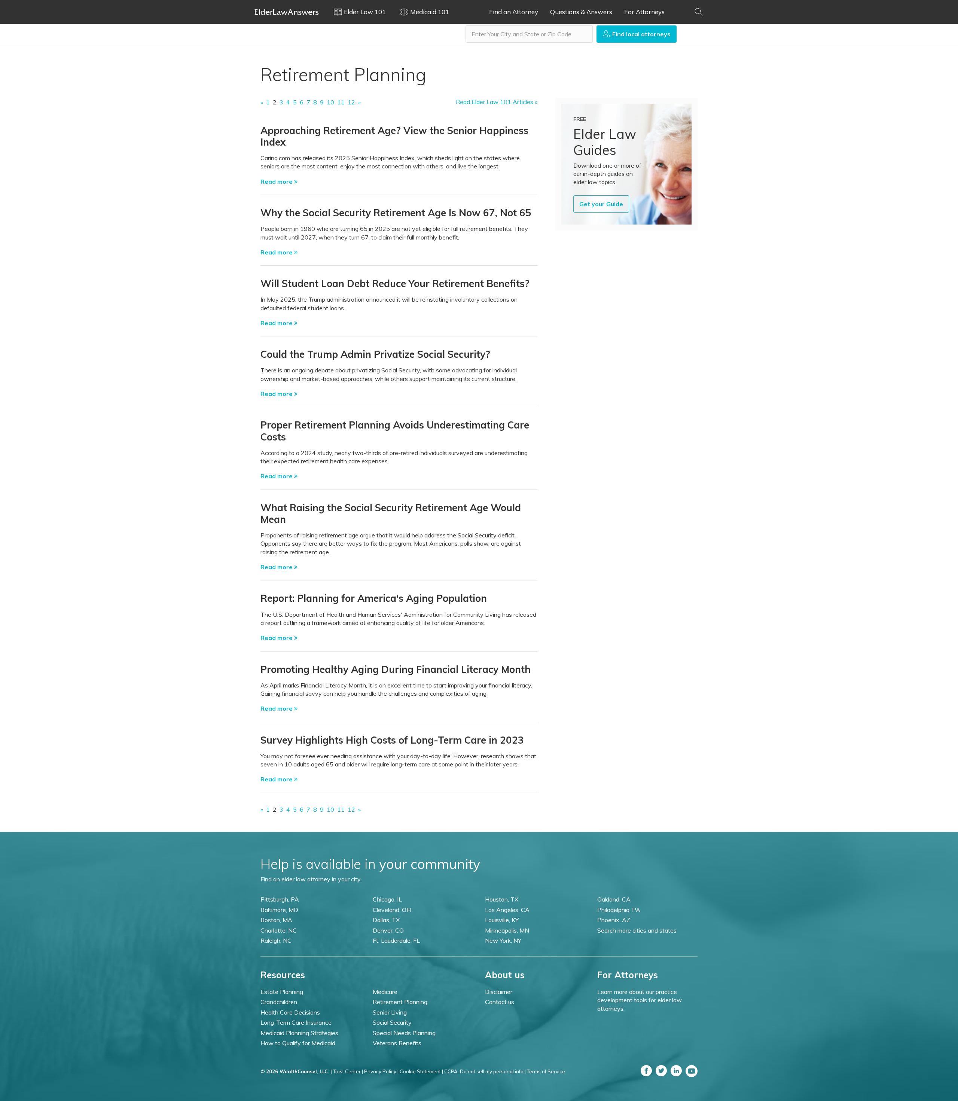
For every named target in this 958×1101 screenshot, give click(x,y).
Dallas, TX (386, 920)
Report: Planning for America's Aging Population (373, 598)
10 (330, 102)
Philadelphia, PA (618, 910)
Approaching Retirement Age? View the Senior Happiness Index (394, 136)
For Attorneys (644, 12)
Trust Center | (348, 1071)
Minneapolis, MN (507, 930)
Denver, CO (388, 930)
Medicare (385, 991)
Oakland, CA (614, 899)
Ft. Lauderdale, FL (396, 940)
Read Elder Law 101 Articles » (496, 102)
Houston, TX (501, 899)
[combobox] (529, 34)
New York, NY (503, 940)
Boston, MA (276, 920)
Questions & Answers (581, 12)
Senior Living (390, 1012)
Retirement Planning (400, 1002)
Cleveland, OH (392, 910)
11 (341, 102)
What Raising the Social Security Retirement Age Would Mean (390, 513)
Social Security (392, 1022)
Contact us (499, 1002)
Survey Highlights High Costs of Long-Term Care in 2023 (392, 740)
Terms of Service (546, 1071)
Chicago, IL (387, 899)
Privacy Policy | (381, 1071)
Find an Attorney (513, 12)
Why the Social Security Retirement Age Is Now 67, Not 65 (395, 213)
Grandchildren (278, 1002)
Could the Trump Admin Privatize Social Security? (375, 354)
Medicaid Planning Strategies (299, 1033)
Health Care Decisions (290, 1012)
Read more (277, 181)
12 (351, 102)
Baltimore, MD (279, 910)
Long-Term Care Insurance (296, 1022)
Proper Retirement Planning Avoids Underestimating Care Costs (394, 431)
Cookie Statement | (421, 1071)
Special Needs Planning (404, 1033)
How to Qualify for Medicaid (297, 1043)
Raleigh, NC (276, 940)
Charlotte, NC (278, 930)
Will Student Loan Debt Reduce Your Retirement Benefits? (395, 283)
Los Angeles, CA (507, 910)
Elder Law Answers (286, 12)
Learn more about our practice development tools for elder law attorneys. (639, 1000)
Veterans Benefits (397, 1043)
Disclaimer (498, 991)
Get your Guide (601, 204)
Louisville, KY (502, 920)
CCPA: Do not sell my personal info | (485, 1071)
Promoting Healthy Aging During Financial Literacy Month (395, 669)
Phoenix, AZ (613, 920)
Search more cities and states (637, 930)
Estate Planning (281, 991)
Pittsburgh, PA (279, 899)
